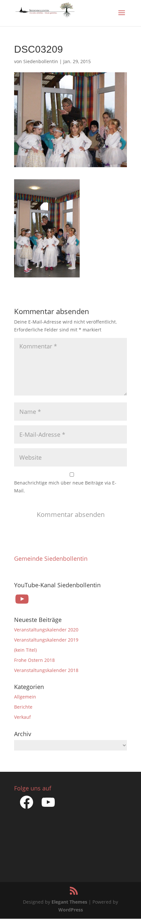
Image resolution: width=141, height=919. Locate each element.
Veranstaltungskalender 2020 (46, 630)
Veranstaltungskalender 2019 (46, 640)
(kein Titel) (25, 650)
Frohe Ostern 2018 (34, 660)
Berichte (23, 707)
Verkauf (22, 717)
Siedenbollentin (40, 61)
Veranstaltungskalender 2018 (46, 670)
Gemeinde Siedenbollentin (51, 558)
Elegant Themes (69, 902)
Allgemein (25, 697)
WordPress (70, 910)
